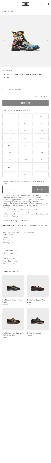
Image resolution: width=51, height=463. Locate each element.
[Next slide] (47, 41)
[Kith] (25, 4)
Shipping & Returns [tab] (39, 225)
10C (41, 131)
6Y (10, 174)
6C (25, 123)
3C (25, 116)
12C (25, 138)
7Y (41, 174)
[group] (25, 41)
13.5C (25, 145)
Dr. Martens (7, 70)
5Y (25, 167)
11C (9, 138)
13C (9, 145)
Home (4, 12)
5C (9, 123)
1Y (41, 145)
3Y (10, 160)
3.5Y (25, 160)
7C (41, 123)
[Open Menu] (3, 4)
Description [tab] (8, 225)
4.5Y (9, 167)
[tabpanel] (25, 248)
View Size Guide (41, 97)
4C (41, 116)
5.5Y (41, 167)
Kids (12, 12)
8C (9, 131)
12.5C (41, 138)
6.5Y (25, 174)
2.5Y (41, 152)
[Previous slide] (3, 41)
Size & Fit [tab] (22, 225)
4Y (41, 160)
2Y (25, 152)
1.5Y (9, 152)
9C (25, 131)
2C (9, 116)
